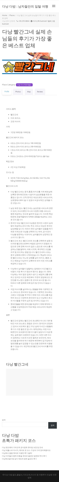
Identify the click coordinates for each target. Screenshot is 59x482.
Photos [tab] (18, 92)
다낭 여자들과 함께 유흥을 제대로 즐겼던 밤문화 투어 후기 (24, 456)
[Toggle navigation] (54, 6)
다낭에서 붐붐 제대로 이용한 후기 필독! (17, 453)
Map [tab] (29, 92)
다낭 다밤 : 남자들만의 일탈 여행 (25, 6)
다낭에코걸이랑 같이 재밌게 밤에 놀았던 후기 (19, 459)
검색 (3, 420)
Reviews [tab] (40, 92)
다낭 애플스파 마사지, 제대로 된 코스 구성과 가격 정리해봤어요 (26, 450)
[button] (6, 68)
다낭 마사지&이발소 (24, 85)
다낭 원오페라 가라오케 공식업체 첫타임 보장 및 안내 (22, 447)
